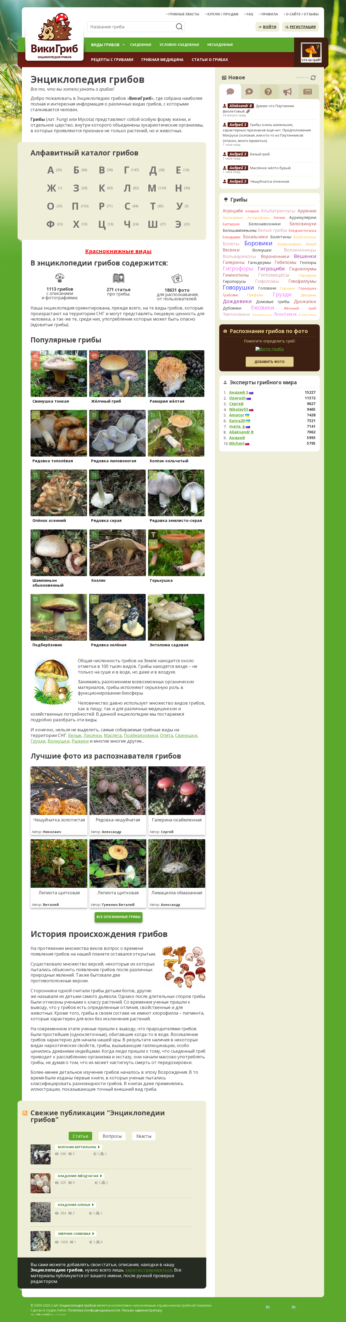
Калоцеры (307, 314)
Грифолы (255, 295)
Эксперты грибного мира (263, 382)
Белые (74, 735)
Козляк (98, 580)
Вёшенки (305, 256)
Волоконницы (300, 250)
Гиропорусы (234, 281)
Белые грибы (272, 230)
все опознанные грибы (119, 917)
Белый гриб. (260, 154)
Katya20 (237, 421)
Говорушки (238, 287)
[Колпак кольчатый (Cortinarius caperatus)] (176, 433)
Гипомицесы (273, 274)
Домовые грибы (273, 301)
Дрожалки (305, 301)
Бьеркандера (289, 244)
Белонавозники (265, 223)
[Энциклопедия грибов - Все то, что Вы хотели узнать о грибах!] (55, 36)
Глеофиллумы (302, 281)
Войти (269, 26)
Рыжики (80, 741)
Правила (269, 14)
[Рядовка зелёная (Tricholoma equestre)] (117, 617)
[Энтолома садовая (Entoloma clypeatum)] (176, 617)
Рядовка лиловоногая (113, 460)
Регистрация (303, 26)
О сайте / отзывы (302, 14)
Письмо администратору (142, 1310)
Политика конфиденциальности (94, 1310)
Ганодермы (259, 262)
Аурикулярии (302, 217)
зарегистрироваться (148, 1270)
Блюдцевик (232, 237)
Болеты (231, 243)
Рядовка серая (106, 520)
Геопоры (308, 262)
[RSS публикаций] (24, 1113)
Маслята (113, 735)
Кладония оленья (74, 1205)
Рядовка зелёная (109, 644)
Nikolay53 (238, 409)
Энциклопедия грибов (77, 1305)
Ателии (279, 217)
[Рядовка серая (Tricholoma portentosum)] (117, 493)
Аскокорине (233, 217)
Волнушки (58, 741)
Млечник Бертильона (77, 1147)
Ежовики (262, 307)
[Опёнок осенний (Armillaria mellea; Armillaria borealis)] (59, 493)
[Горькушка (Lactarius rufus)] (176, 552)
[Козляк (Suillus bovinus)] (117, 552)
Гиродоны (307, 275)
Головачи (267, 288)
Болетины (280, 236)
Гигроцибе (271, 268)
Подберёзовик (47, 644)
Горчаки (287, 288)
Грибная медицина (162, 59)
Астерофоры (258, 217)
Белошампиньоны (240, 230)
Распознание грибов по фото (269, 332)
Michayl (236, 443)
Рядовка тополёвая (52, 460)
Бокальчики (255, 237)
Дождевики (237, 301)
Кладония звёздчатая (78, 1176)
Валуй (311, 244)
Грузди (38, 741)
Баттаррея (231, 224)
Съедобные (140, 44)
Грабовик (230, 295)
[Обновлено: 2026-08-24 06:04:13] (313, 77)
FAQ (250, 14)
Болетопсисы (305, 237)
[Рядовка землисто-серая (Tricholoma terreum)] (176, 493)
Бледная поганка (303, 230)
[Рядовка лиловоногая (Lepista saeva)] (117, 433)
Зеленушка (262, 314)
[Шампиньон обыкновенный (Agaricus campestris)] (59, 552)
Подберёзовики (141, 735)
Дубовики (232, 308)
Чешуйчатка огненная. (270, 181)
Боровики (258, 243)
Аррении (307, 211)
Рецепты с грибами (112, 59)
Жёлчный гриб (106, 401)
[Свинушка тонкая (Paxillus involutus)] (59, 373)
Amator (236, 415)
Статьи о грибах (210, 59)
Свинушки (186, 735)
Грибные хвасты (183, 14)
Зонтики (285, 314)
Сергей (236, 404)
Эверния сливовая (74, 1234)
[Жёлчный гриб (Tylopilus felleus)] (117, 373)
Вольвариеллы (239, 256)
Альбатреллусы (278, 211)
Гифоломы (267, 281)
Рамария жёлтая (167, 401)
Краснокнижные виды (118, 251)
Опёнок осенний (49, 520)
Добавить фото (269, 361)
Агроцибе (233, 211)
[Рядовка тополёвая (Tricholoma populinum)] (59, 433)
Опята (166, 735)
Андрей (237, 438)
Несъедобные (220, 44)
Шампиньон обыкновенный (48, 583)
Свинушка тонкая (50, 401)
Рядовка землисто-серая (176, 520)
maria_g (237, 426)
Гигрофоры (238, 268)
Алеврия (252, 211)
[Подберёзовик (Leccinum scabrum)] (59, 617)
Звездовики (236, 314)
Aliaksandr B (241, 432)
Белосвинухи (303, 224)
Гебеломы (285, 262)
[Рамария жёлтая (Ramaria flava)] (176, 373)
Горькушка (161, 580)
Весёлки (231, 250)
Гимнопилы (236, 275)
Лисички (93, 735)
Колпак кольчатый (169, 460)
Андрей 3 (238, 392)
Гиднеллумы (302, 269)
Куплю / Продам (222, 14)
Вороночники (275, 256)
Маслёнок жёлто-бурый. (270, 167)
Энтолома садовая (169, 644)
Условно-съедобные (179, 44)
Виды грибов (105, 44)
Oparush (237, 398)
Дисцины (308, 295)
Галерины (233, 262)
